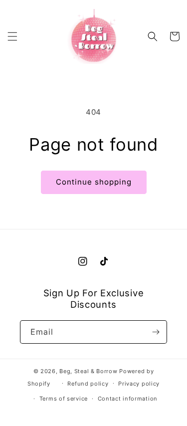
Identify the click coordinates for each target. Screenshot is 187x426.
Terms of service (63, 398)
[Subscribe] (156, 332)
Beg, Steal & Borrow (88, 371)
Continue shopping (94, 182)
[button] (12, 36)
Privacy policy (139, 383)
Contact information (128, 398)
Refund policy (87, 383)
